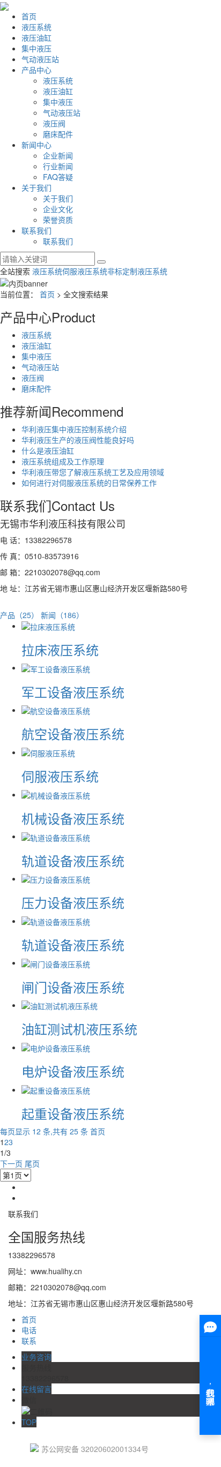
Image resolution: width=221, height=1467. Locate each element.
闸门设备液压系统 (72, 986)
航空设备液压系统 (72, 733)
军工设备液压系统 (72, 691)
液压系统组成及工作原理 (62, 461)
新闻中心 (36, 144)
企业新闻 (58, 155)
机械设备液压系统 (72, 818)
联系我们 (36, 230)
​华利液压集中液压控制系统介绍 (74, 429)
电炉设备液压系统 (72, 1071)
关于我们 (36, 187)
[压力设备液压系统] (55, 878)
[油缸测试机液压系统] (59, 1004)
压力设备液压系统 (72, 902)
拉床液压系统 (60, 649)
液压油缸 (36, 37)
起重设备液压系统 (72, 1113)
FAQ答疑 (58, 176)
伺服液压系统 (84, 271)
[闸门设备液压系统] (55, 962)
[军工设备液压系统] (55, 667)
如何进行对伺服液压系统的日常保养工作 (89, 482)
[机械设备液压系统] (55, 794)
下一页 (11, 1163)
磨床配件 (58, 134)
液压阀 (54, 123)
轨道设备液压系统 (72, 860)
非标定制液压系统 (137, 271)
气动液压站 (40, 59)
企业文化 (58, 209)
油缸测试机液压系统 (79, 1028)
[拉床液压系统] (48, 625)
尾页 (32, 1163)
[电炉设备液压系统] (55, 1047)
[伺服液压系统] (48, 752)
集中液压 (36, 48)
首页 (28, 16)
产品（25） (19, 615)
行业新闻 (58, 166)
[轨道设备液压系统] (55, 836)
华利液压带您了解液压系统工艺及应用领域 (92, 472)
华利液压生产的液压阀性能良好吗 (77, 439)
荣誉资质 (58, 219)
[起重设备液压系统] (55, 1089)
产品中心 (36, 69)
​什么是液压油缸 (47, 450)
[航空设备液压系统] (55, 709)
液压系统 (36, 26)
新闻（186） (62, 615)
